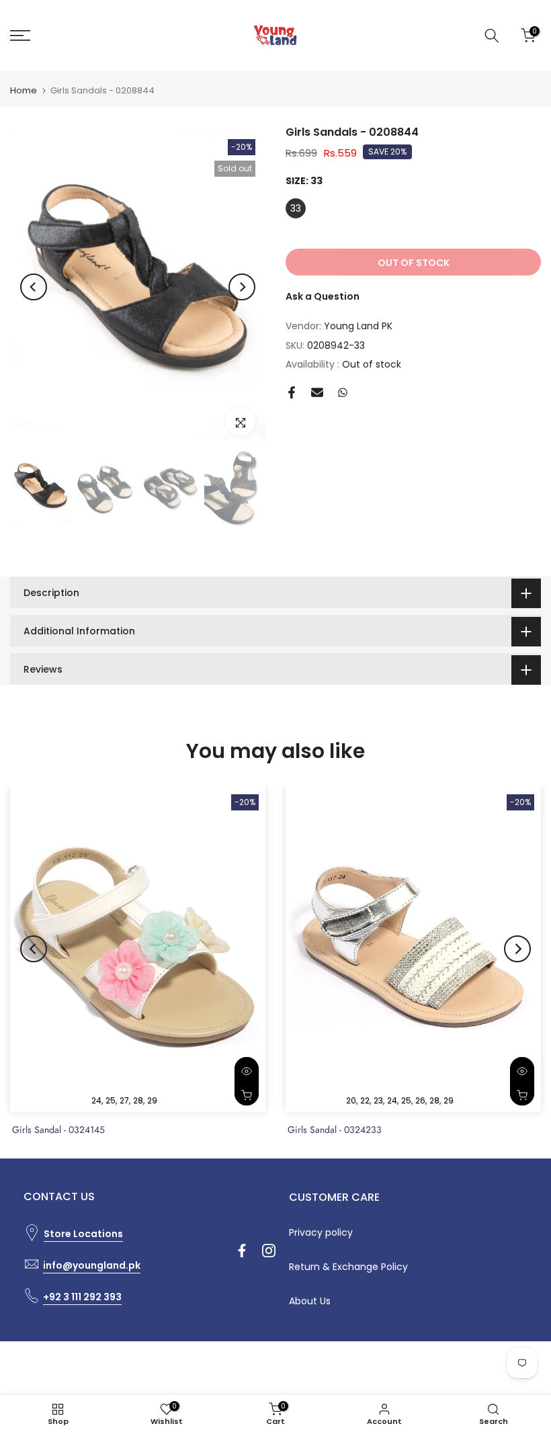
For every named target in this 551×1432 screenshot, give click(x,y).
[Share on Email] (317, 392)
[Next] (241, 286)
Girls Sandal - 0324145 (58, 1129)
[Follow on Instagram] (269, 1250)
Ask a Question (322, 296)
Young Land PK (358, 326)
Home (23, 90)
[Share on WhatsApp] (343, 392)
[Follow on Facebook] (242, 1250)
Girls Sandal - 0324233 (335, 1129)
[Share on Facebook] (292, 392)
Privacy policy (321, 1232)
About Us (310, 1301)
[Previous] (33, 286)
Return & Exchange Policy (348, 1266)
